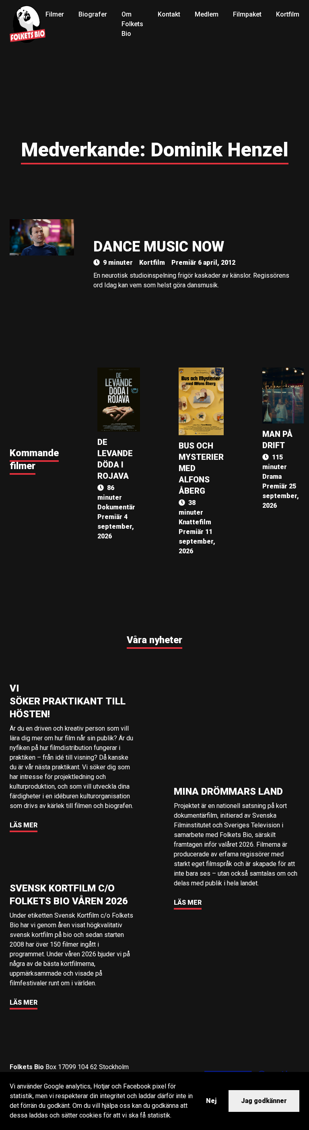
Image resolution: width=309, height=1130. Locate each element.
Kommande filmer (34, 459)
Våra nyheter (154, 640)
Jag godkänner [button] (264, 1101)
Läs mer (23, 825)
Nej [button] (211, 1101)
